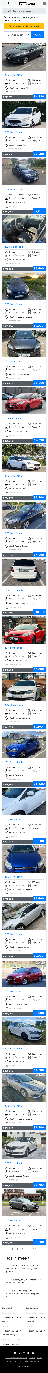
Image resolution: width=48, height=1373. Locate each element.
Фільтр (37, 35)
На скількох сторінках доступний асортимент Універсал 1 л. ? (23, 1293)
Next (42, 57)
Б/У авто (16, 11)
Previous (5, 57)
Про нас (39, 1358)
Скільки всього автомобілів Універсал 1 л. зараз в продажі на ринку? (22, 1268)
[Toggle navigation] (44, 3)
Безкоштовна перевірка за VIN (16, 1358)
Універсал (27, 11)
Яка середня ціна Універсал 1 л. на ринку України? (23, 1281)
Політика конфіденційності (32, 1361)
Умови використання (13, 1361)
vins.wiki (7, 11)
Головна (32, 1358)
